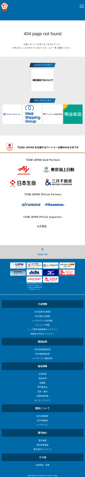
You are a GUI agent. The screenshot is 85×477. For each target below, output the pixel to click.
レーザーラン (42, 425)
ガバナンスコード (42, 400)
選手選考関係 (42, 445)
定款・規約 (42, 391)
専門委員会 (42, 387)
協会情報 (42, 366)
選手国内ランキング (42, 449)
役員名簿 (42, 378)
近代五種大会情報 (42, 312)
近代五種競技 (42, 416)
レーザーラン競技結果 (42, 358)
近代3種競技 (42, 420)
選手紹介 (42, 432)
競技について (42, 408)
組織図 (42, 383)
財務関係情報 (42, 396)
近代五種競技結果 (42, 349)
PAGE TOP (42, 252)
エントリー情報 (42, 325)
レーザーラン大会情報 (42, 321)
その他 (42, 457)
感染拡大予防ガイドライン (42, 334)
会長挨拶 (42, 374)
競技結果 (42, 341)
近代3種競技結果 (42, 354)
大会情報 (42, 304)
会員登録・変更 (42, 465)
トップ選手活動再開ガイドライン (42, 329)
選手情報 (42, 440)
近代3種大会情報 (42, 316)
